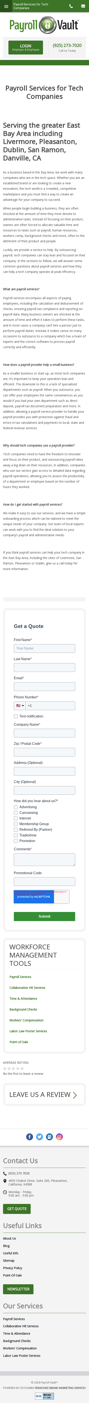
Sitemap (8, 1260)
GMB (49, 1136)
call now (71, 6)
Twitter (39, 1136)
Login (25, 47)
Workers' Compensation (26, 1020)
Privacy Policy (12, 1267)
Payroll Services (20, 977)
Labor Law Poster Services (28, 1031)
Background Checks (23, 1009)
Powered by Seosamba (44, 1388)
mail (83, 6)
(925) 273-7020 (67, 45)
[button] (4, 1068)
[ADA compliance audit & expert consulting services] (44, 1396)
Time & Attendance (23, 998)
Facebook (29, 1136)
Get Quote (17, 1208)
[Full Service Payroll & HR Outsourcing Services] (44, 25)
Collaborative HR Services (27, 988)
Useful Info (10, 1253)
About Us (9, 1238)
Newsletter (18, 1289)
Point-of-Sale (19, 1042)
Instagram (59, 1136)
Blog (6, 1245)
